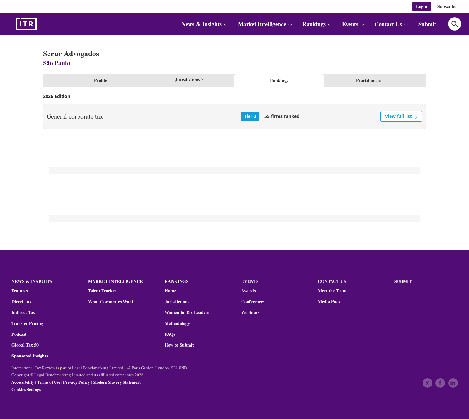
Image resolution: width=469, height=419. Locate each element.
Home (170, 291)
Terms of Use (48, 382)
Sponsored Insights (29, 356)
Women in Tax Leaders (187, 312)
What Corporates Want (110, 301)
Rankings (279, 80)
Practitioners (368, 80)
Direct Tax (21, 301)
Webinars (250, 312)
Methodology (177, 323)
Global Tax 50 (25, 345)
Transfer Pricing (27, 323)
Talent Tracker (102, 291)
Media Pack (329, 301)
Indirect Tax (23, 312)
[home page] (41, 24)
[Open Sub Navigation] (225, 24)
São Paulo (56, 63)
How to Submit (179, 345)
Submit (427, 24)
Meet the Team (332, 291)
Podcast (18, 334)
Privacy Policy (76, 382)
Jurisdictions (177, 301)
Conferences (252, 301)
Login (421, 6)
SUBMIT (403, 281)
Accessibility (22, 382)
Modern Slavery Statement (117, 382)
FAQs (170, 334)
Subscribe (446, 6)
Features (19, 291)
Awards (248, 291)
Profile (100, 80)
